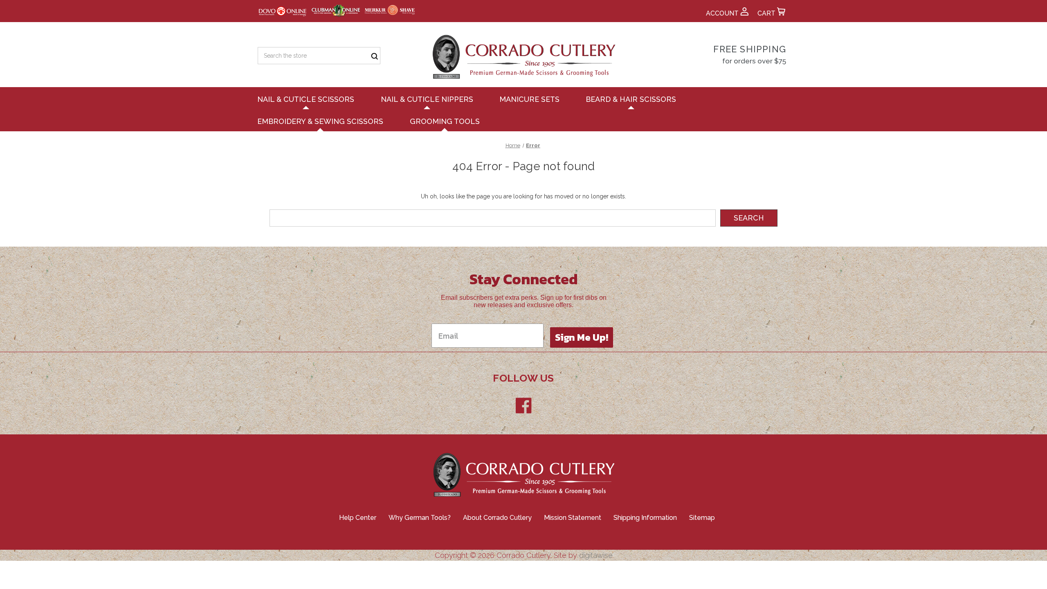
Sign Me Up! (581, 337)
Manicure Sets (529, 99)
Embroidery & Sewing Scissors (320, 121)
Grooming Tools (445, 121)
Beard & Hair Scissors (631, 99)
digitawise (596, 555)
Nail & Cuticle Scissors (305, 99)
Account (723, 13)
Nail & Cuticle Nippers (427, 99)
